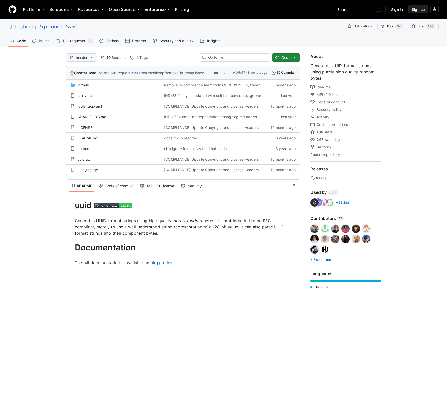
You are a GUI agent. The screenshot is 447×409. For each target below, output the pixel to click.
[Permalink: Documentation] (71, 247)
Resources (89, 9)
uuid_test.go (87, 170)
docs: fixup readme (180, 138)
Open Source (122, 9)
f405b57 (239, 73)
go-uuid (52, 27)
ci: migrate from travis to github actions (197, 148)
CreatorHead (85, 73)
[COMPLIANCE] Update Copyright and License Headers (211, 106)
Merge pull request (114, 73)
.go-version (86, 95)
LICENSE (84, 127)
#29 (134, 73)
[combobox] (236, 57)
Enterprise (155, 9)
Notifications (363, 26)
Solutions (59, 9)
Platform (31, 9)
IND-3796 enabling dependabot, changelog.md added (210, 117)
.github (83, 85)
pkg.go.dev (161, 262)
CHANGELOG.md (91, 117)
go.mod (83, 148)
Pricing (182, 9)
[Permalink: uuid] (71, 205)
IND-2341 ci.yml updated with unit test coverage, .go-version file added (225, 95)
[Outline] (293, 186)
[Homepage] (12, 9)
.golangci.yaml (89, 106)
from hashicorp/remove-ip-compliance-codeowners (182, 73)
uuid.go (83, 159)
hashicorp (26, 27)
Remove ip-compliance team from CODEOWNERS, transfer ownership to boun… (231, 85)
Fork (394, 26)
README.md (87, 138)
